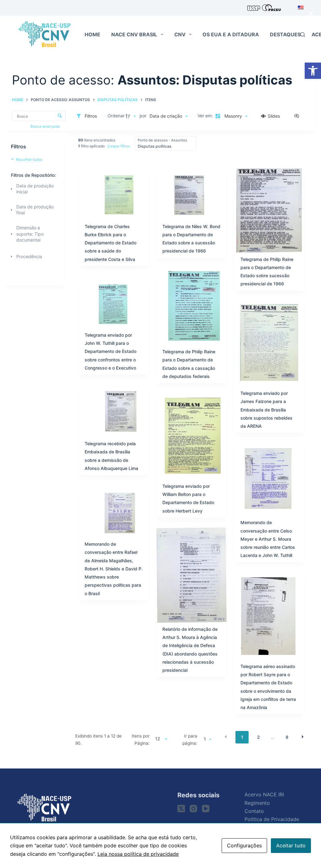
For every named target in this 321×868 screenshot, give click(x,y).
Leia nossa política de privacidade (138, 854)
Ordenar (116, 115)
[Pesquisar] (302, 34)
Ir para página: (189, 739)
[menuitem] (298, 8)
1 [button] (242, 737)
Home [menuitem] (92, 34)
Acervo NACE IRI (264, 794)
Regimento (257, 803)
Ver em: (205, 115)
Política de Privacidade (272, 819)
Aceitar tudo (291, 845)
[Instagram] (193, 808)
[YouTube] (205, 808)
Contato (254, 811)
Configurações (244, 845)
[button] (313, 71)
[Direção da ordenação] (131, 116)
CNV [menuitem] (180, 34)
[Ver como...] (298, 116)
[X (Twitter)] (181, 808)
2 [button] (258, 737)
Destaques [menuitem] (285, 34)
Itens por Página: (141, 739)
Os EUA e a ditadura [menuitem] (231, 34)
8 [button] (287, 737)
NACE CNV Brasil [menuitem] (134, 34)
